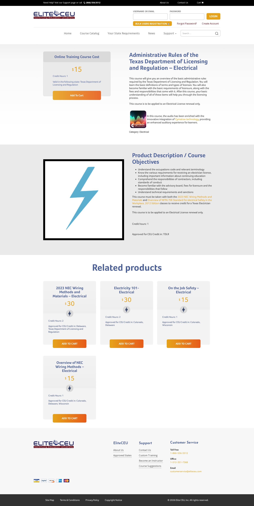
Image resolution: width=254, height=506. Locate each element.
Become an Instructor (151, 460)
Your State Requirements (124, 33)
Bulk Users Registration (151, 23)
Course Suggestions (150, 466)
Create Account (210, 23)
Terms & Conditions (70, 500)
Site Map (49, 500)
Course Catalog (89, 33)
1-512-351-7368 (179, 462)
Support (169, 33)
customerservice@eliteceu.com (186, 471)
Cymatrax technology (187, 119)
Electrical (144, 132)
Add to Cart (76, 95)
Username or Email (143, 11)
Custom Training (148, 455)
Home (67, 33)
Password (175, 11)
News (151, 33)
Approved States (122, 455)
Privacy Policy (92, 500)
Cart (199, 2)
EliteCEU (120, 443)
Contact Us (183, 2)
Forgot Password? (187, 23)
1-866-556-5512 (179, 453)
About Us (164, 2)
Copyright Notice (113, 500)
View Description (70, 332)
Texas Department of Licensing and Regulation (77, 83)
